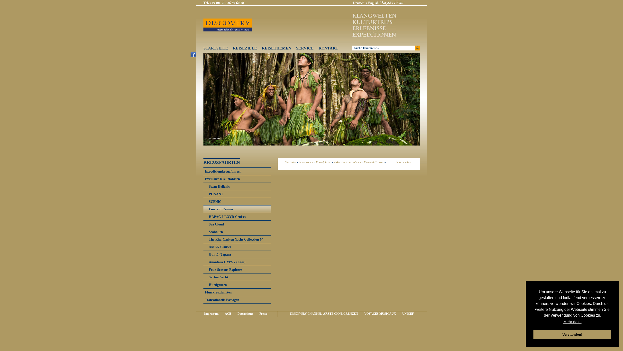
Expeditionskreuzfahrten (223, 171)
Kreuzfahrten (323, 162)
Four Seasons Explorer (225, 270)
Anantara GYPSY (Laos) (227, 262)
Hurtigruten (218, 285)
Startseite (215, 48)
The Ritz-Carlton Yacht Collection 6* (236, 239)
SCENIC (215, 202)
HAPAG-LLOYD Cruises (227, 217)
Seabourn (216, 232)
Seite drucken (403, 162)
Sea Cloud (216, 224)
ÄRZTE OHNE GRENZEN (340, 313)
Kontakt (328, 48)
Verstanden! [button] (572, 334)
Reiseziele (245, 48)
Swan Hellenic (219, 186)
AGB (228, 313)
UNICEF (408, 313)
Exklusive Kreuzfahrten (347, 162)
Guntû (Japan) (220, 254)
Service (305, 48)
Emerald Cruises (374, 162)
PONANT (216, 194)
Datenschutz (245, 313)
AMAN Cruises (220, 247)
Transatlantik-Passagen (222, 300)
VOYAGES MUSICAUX (380, 313)
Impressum (211, 313)
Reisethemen (276, 48)
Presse (263, 313)
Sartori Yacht (218, 277)
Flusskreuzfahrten (218, 292)
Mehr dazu (572, 322)
